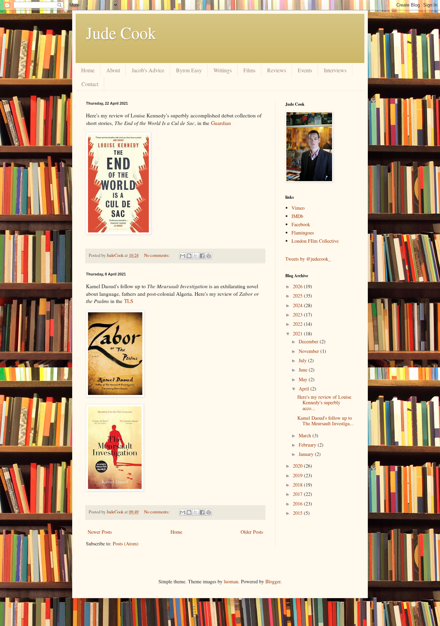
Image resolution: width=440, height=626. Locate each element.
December (309, 341)
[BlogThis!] (189, 255)
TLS (128, 301)
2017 (298, 494)
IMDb (297, 216)
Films (249, 70)
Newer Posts (100, 532)
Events (305, 70)
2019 (298, 475)
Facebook (301, 224)
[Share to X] (195, 255)
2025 (298, 295)
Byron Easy (189, 70)
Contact (89, 83)
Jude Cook (121, 32)
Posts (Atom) (126, 543)
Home (88, 70)
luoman (231, 581)
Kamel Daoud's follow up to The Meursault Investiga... (325, 421)
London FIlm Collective (315, 241)
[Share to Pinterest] (208, 255)
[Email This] (182, 255)
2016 (298, 503)
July (303, 360)
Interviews (335, 70)
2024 (298, 305)
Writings (222, 70)
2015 (298, 513)
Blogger (272, 581)
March (305, 435)
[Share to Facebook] (202, 255)
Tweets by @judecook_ (308, 258)
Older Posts (252, 532)
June (304, 369)
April (304, 388)
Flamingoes (303, 232)
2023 (298, 314)
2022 (298, 324)
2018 (298, 484)
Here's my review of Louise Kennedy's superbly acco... (324, 403)
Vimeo (298, 208)
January (307, 454)
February (308, 444)
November (309, 351)
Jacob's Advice (148, 70)
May (304, 379)
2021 (298, 333)
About (113, 70)
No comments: (157, 255)
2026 (298, 286)
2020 (298, 465)
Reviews (276, 70)
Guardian (221, 122)
